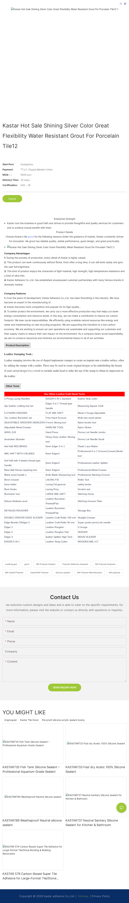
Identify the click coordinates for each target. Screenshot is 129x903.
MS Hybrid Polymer (14, 572)
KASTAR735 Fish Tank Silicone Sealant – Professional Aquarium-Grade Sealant (31, 769)
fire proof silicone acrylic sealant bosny (63, 720)
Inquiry (12, 198)
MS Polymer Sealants (105, 564)
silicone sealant (63, 572)
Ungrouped (10, 720)
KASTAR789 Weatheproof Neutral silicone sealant (32, 823)
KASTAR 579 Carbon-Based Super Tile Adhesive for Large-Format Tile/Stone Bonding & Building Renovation (30, 876)
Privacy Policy (101, 896)
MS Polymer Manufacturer (89, 572)
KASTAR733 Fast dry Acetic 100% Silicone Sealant (95, 769)
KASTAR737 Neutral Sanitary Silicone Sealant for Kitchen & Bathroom (92, 823)
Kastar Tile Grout (29, 720)
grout (31, 236)
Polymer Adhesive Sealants (75, 564)
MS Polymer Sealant (45, 564)
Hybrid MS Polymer (39, 572)
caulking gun (11, 564)
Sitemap (83, 896)
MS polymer (114, 572)
